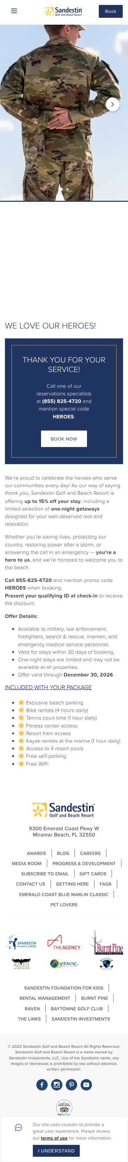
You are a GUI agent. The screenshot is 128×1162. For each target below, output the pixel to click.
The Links (29, 1019)
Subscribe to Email (45, 873)
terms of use (54, 1138)
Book (111, 11)
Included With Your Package (48, 687)
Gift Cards (93, 873)
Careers (90, 853)
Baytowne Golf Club (77, 1008)
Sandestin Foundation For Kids (63, 988)
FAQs (106, 884)
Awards (36, 853)
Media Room (27, 863)
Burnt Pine (94, 998)
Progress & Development (84, 863)
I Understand (56, 1150)
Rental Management (45, 998)
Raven (32, 1008)
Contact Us (30, 884)
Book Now (64, 439)
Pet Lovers (64, 904)
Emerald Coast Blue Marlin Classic (64, 894)
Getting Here (72, 884)
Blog (63, 853)
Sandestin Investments (81, 1019)
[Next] (112, 104)
